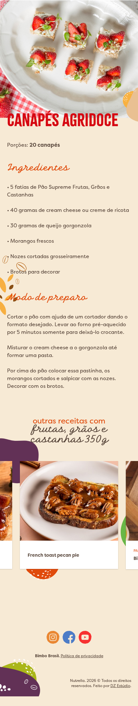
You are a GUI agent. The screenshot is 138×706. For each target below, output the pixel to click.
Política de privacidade (82, 655)
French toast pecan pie (53, 555)
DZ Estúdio (120, 685)
